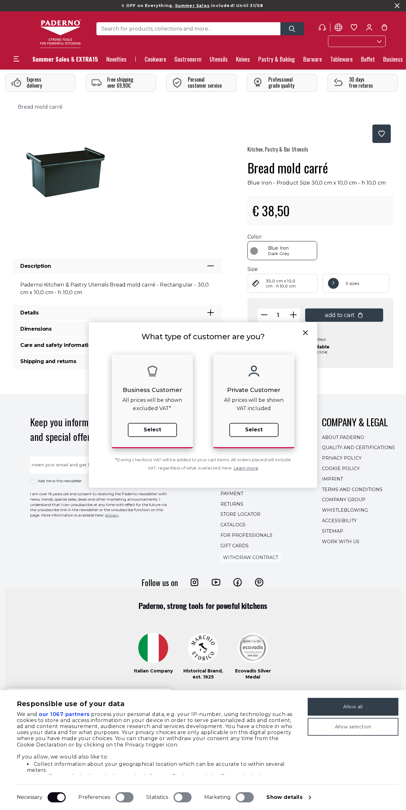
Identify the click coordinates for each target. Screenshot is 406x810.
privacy (112, 515)
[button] (116, 61)
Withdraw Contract (250, 557)
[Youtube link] (216, 582)
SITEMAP (332, 531)
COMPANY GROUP (343, 500)
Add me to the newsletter (60, 481)
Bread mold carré (40, 107)
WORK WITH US (340, 541)
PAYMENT (231, 493)
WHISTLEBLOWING (345, 510)
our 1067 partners (64, 714)
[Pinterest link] (259, 582)
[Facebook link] (237, 582)
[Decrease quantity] (264, 315)
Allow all (353, 707)
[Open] (292, 28)
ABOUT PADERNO (343, 437)
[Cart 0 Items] (384, 28)
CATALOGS (233, 525)
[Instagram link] (194, 582)
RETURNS (231, 504)
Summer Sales (179, 5)
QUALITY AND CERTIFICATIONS (358, 448)
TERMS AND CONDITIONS (352, 489)
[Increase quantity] (293, 315)
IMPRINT (332, 479)
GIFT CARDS (234, 546)
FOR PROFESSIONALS (246, 535)
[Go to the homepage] (60, 33)
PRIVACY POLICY (342, 458)
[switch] (124, 797)
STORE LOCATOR (240, 514)
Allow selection (353, 727)
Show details (284, 797)
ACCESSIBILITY (339, 520)
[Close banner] (397, 6)
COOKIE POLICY (341, 468)
